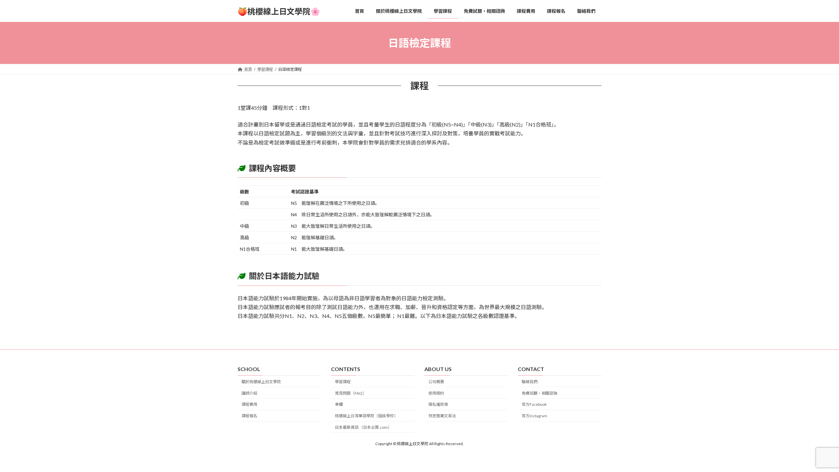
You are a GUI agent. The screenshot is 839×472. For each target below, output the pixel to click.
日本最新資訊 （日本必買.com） (363, 427)
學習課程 (343, 381)
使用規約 (436, 392)
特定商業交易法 (442, 415)
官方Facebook (534, 404)
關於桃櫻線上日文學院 (261, 381)
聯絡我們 (529, 381)
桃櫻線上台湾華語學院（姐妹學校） (366, 415)
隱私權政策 (438, 404)
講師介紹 (249, 392)
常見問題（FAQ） (350, 392)
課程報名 (249, 415)
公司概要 (436, 381)
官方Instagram (534, 415)
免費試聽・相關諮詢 (539, 392)
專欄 (339, 404)
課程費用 (249, 404)
